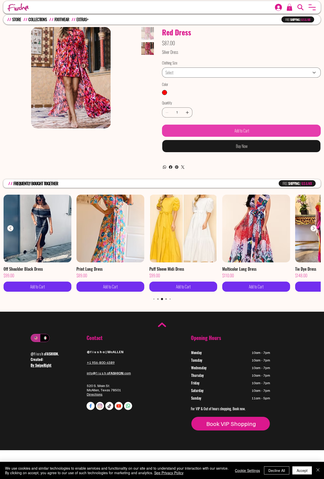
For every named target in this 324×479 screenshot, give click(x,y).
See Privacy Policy (169, 472)
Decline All (276, 470)
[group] (162, 243)
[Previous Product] (10, 228)
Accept (302, 470)
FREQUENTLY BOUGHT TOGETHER (35, 183)
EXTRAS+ (82, 19)
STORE (16, 19)
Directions (95, 394)
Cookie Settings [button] (247, 470)
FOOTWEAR (61, 19)
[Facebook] (170, 167)
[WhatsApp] (164, 167)
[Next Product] (314, 228)
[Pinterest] (176, 167)
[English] (35, 338)
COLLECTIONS (37, 19)
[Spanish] (44, 338)
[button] (312, 7)
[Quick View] (37, 228)
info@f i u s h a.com (109, 373)
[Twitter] (182, 167)
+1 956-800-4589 (101, 362)
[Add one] (187, 112)
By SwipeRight (41, 365)
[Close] (318, 470)
